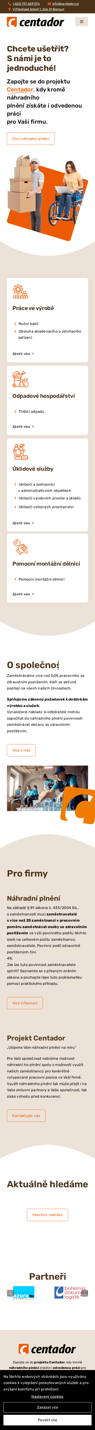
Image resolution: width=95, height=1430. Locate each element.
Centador (20, 89)
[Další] (84, 1293)
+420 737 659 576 (26, 4)
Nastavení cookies (47, 1396)
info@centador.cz (65, 4)
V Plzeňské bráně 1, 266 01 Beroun (38, 9)
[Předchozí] (10, 1293)
